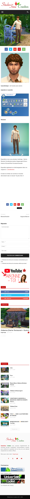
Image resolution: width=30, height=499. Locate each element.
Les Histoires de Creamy (7, 485)
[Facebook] (8, 458)
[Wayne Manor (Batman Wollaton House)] (5, 385)
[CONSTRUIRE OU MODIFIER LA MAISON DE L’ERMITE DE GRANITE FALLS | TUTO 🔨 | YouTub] (5, 400)
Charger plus (14, 429)
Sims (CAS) (7, 41)
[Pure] (5, 377)
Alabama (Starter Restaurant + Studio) (15, 330)
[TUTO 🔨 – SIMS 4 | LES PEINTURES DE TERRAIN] (5, 416)
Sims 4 (2, 41)
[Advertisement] (15, 189)
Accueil (2, 15)
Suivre (26, 295)
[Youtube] (21, 458)
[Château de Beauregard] (5, 392)
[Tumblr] (12, 458)
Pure (11, 375)
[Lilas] (5, 370)
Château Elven (13, 406)
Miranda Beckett (5, 216)
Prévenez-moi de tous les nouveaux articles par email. (14, 263)
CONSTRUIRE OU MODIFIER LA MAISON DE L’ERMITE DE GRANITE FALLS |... (18, 400)
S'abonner (25, 298)
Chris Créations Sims (6, 473)
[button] (28, 12)
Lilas (11, 368)
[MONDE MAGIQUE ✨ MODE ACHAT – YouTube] (5, 423)
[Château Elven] (5, 408)
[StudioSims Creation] (15, 5)
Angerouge (3, 332)
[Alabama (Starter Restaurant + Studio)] (15, 318)
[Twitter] (17, 458)
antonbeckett (10, 169)
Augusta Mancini (24, 216)
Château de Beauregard (16, 390)
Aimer (26, 291)
